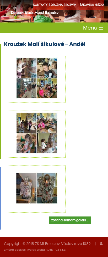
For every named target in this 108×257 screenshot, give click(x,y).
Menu (93, 28)
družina (57, 4)
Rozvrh (71, 4)
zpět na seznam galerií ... (69, 220)
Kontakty (40, 4)
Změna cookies (15, 249)
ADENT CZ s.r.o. (56, 249)
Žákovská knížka (92, 4)
